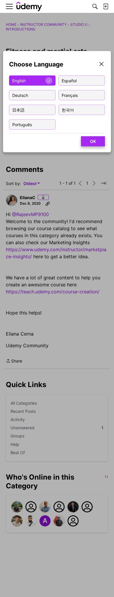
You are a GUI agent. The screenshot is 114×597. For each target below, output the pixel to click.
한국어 (68, 109)
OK (93, 141)
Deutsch (20, 95)
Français (70, 95)
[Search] (95, 6)
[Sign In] (105, 6)
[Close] (101, 65)
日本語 (18, 109)
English (19, 80)
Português (22, 124)
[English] (29, 6)
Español (69, 80)
